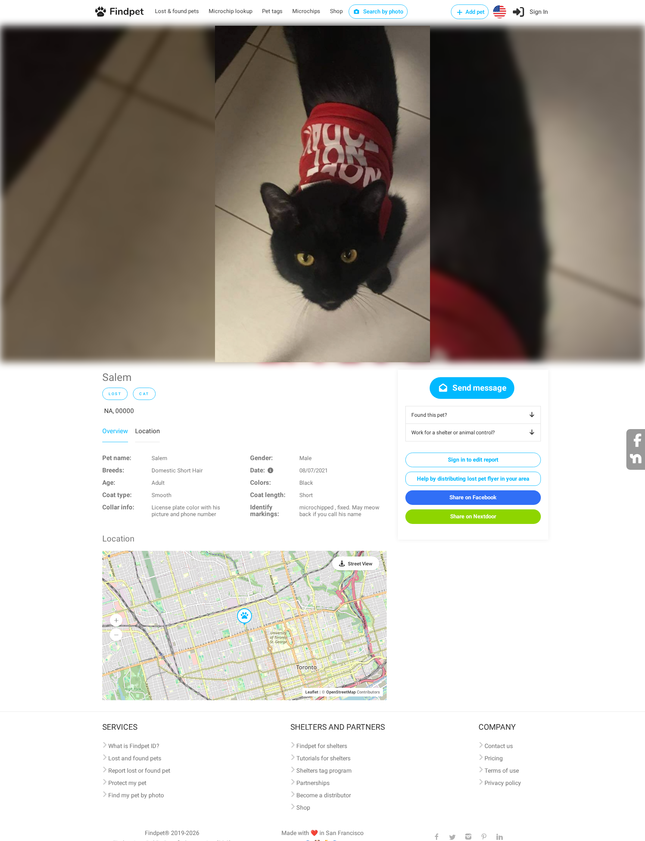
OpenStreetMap (341, 692)
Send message (479, 387)
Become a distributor (323, 795)
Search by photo (382, 11)
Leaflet (311, 692)
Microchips (306, 11)
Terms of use (501, 770)
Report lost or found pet (139, 770)
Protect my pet (127, 782)
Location (147, 431)
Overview (115, 431)
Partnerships (313, 782)
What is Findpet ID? (133, 746)
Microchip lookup (230, 11)
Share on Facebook (472, 497)
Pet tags (272, 11)
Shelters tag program (324, 770)
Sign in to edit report (473, 459)
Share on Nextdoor (473, 516)
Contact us (498, 746)
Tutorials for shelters (323, 758)
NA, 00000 (119, 411)
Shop (336, 11)
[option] (322, 194)
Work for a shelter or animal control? (453, 432)
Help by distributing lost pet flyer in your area (473, 478)
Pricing (493, 758)
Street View (360, 564)
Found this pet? (429, 415)
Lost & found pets (177, 11)
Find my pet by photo (136, 795)
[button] (239, 608)
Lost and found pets (134, 758)
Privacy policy (502, 782)
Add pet (474, 12)
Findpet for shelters (321, 746)
